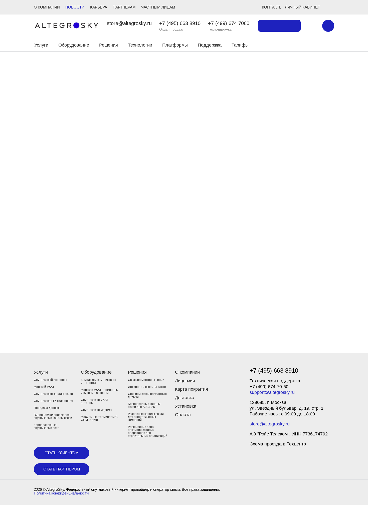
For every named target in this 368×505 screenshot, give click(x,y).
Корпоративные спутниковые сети (46, 426)
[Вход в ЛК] (304, 44)
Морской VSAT (44, 387)
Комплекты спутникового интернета (98, 381)
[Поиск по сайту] (311, 26)
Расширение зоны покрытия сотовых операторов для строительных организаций (147, 431)
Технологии (140, 45)
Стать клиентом (62, 453)
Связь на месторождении (146, 380)
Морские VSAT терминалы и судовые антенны (99, 391)
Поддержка (210, 45)
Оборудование (73, 45)
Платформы (175, 45)
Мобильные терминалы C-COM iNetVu (100, 418)
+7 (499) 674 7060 (228, 23)
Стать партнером (61, 469)
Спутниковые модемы (96, 410)
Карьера (98, 7)
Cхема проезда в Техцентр (278, 443)
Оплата (183, 414)
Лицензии (185, 380)
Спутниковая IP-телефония (53, 401)
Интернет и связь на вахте (147, 387)
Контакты (272, 7)
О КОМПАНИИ (47, 7)
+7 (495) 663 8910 (180, 23)
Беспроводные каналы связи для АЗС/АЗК (144, 405)
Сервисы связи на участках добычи (147, 395)
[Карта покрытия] (279, 26)
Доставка (184, 397)
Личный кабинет (302, 7)
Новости (74, 7)
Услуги (41, 45)
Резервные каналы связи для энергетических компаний (146, 417)
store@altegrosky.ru (129, 23)
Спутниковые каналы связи (53, 394)
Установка (185, 406)
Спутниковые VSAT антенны (94, 401)
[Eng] (328, 26)
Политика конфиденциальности (61, 493)
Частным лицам (158, 7)
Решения (108, 45)
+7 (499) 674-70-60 (269, 386)
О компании (187, 372)
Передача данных (47, 408)
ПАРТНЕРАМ (124, 7)
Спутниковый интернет (50, 380)
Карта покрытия (191, 389)
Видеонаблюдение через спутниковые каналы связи (53, 416)
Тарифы (240, 45)
